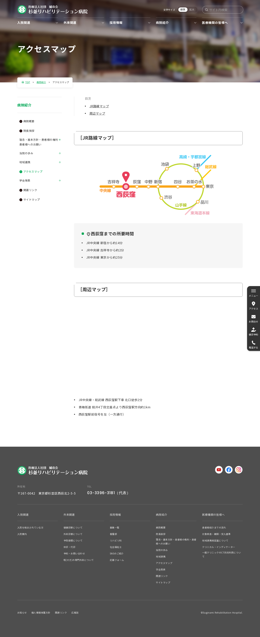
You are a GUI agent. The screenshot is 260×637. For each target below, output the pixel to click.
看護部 (113, 534)
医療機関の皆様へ (215, 22)
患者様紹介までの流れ (214, 527)
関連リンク (30, 190)
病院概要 (28, 121)
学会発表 (24, 180)
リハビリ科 (116, 540)
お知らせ (22, 612)
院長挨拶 (28, 131)
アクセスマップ (32, 171)
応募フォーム (117, 559)
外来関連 (70, 22)
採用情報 (116, 22)
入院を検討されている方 (30, 527)
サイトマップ (31, 199)
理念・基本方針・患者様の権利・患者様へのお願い (40, 142)
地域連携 (24, 162)
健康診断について (73, 527)
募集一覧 (114, 527)
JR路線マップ (99, 106)
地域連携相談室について (215, 540)
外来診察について (73, 534)
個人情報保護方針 (40, 612)
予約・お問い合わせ (74, 553)
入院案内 (22, 534)
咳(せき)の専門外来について (79, 559)
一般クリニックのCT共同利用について (221, 554)
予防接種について (73, 540)
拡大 (192, 9)
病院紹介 (162, 22)
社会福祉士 (116, 547)
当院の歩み (26, 153)
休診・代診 (69, 547)
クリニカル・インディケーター (218, 547)
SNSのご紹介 (117, 553)
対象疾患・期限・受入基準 (216, 534)
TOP (27, 82)
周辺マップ (97, 113)
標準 (183, 9)
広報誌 (74, 612)
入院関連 (23, 22)
